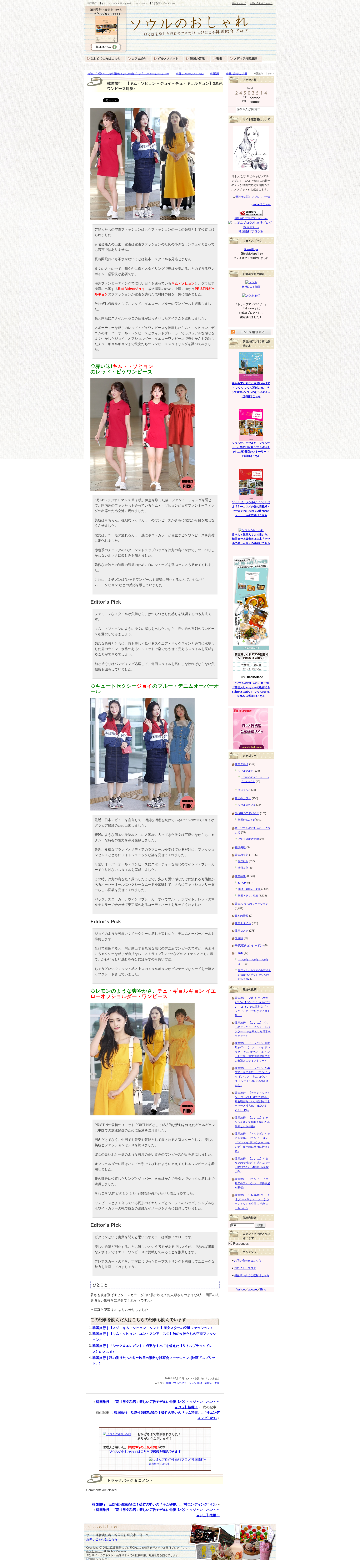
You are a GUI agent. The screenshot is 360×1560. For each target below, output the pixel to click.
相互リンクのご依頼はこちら (251, 1275)
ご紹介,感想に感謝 (248, 839)
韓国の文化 (241, 854)
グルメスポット (168, 58)
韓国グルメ (241, 764)
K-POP (242, 882)
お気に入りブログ (245, 1268)
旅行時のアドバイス (247, 813)
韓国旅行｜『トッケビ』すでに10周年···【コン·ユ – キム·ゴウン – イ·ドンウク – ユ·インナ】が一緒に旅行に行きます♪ (252, 1142)
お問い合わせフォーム (261, 3)
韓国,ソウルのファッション (190, 73)
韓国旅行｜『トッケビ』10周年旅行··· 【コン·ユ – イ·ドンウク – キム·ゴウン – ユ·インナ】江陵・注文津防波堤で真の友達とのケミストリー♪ (252, 1052)
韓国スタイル (243, 923)
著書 (219, 58)
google (252, 1289)
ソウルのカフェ (247, 804)
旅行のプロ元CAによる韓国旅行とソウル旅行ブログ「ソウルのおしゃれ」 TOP (128, 73)
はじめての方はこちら (105, 58)
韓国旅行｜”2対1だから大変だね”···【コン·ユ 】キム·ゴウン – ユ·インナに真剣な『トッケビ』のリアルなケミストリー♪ (252, 1006)
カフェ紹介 (139, 58)
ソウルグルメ (245, 770)
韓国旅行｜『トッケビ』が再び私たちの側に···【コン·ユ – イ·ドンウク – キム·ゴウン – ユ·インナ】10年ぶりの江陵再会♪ (252, 1077)
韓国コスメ (241, 930)
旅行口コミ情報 (251, 286)
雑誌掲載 (240, 847)
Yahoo (240, 1289)
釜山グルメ (244, 789)
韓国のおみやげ (247, 819)
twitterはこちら (261, 204)
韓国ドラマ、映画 (248, 895)
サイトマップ (239, 3)
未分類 (239, 938)
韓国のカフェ (243, 798)
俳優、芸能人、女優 (236, 73)
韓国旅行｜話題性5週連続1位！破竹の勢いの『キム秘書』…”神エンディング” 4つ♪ (154, 1504)
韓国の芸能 (197, 58)
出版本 (239, 953)
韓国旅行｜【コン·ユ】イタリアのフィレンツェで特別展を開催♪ (252, 1183)
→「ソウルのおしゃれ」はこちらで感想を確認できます (142, 1451)
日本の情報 (241, 915)
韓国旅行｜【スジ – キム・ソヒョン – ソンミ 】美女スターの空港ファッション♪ (152, 1328)
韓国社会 (243, 861)
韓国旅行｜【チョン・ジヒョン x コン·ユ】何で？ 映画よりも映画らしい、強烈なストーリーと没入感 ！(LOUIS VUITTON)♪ (252, 1101)
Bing (263, 1289)
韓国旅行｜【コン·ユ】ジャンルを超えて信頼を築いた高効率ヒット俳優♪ (252, 1122)
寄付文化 (243, 867)
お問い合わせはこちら (247, 1260)
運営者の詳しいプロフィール (253, 196)
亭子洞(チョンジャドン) (249, 945)
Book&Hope (251, 249)
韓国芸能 (214, 73)
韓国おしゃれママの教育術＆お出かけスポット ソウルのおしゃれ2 (254, 975)
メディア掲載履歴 (245, 58)
